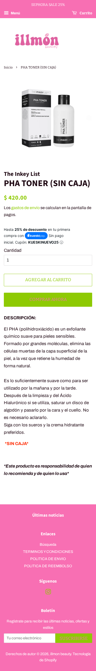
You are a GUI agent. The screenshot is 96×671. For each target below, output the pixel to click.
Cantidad (13, 250)
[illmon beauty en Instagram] (48, 593)
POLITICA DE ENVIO (48, 559)
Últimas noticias (48, 515)
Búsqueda (48, 544)
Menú (15, 13)
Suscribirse (74, 638)
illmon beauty (60, 654)
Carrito (85, 13)
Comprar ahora (48, 299)
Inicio (8, 67)
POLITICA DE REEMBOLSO (48, 566)
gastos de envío (25, 208)
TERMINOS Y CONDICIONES (48, 552)
